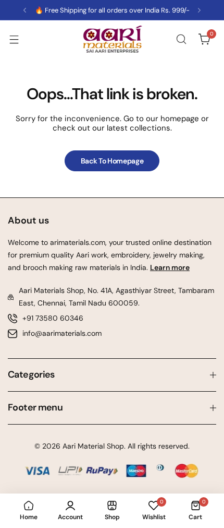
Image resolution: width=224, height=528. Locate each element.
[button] (24, 10)
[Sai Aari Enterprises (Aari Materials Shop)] (112, 39)
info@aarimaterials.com (62, 333)
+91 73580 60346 (52, 318)
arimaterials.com (76, 242)
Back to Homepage (112, 161)
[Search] (181, 39)
